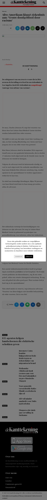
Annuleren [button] (18, 256)
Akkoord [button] (29, 256)
